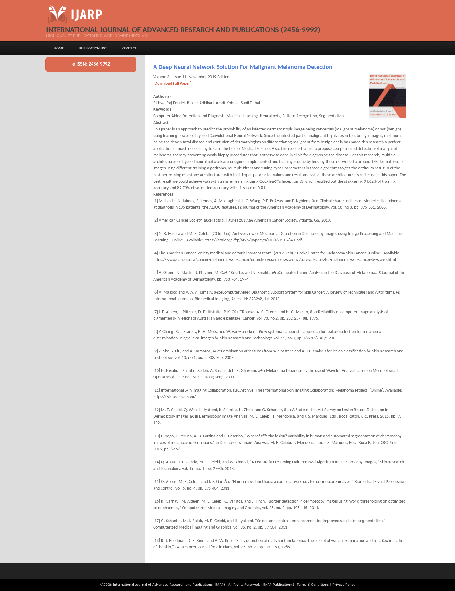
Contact (129, 48)
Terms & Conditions (313, 585)
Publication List (93, 48)
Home (59, 48)
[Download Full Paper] (172, 83)
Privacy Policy (343, 585)
